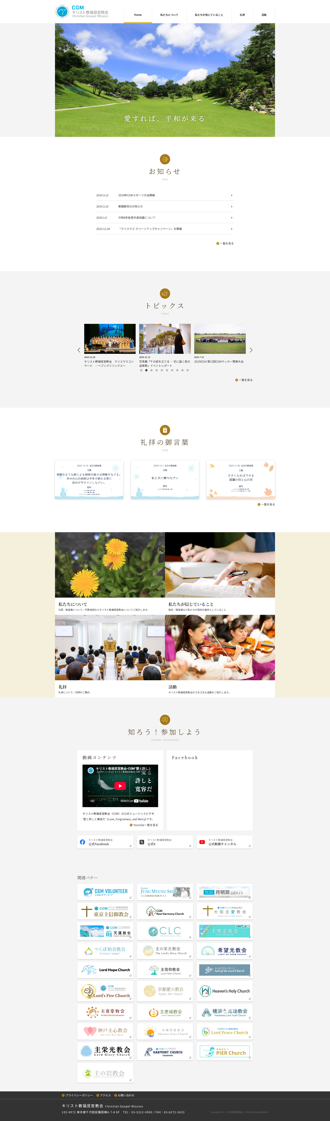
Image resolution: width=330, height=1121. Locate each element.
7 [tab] (174, 371)
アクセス (105, 1095)
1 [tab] (143, 371)
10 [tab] (190, 371)
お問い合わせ (126, 1095)
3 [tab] (154, 371)
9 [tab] (184, 371)
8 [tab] (179, 371)
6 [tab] (169, 371)
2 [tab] (148, 371)
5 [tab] (164, 371)
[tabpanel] (110, 346)
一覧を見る (227, 243)
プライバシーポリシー (79, 1095)
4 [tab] (159, 371)
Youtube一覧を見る (145, 825)
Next (250, 349)
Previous (80, 349)
